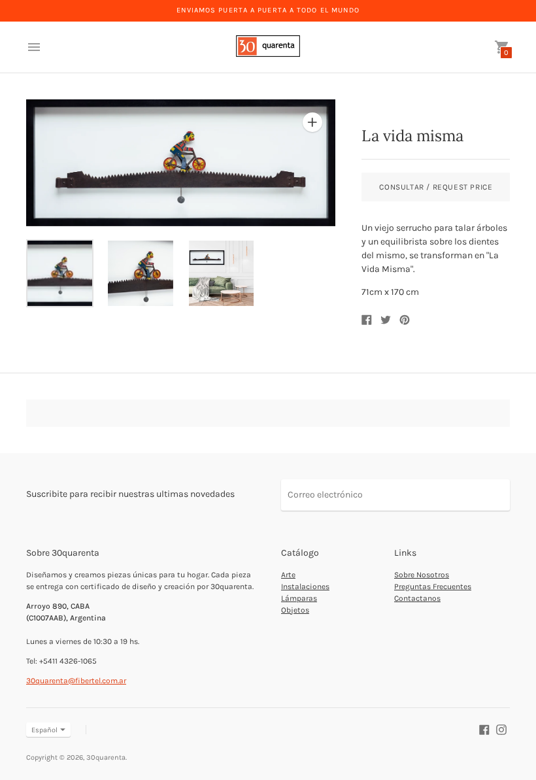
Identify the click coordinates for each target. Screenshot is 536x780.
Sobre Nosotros (421, 574)
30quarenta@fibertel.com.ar (76, 680)
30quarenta (106, 757)
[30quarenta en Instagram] (501, 729)
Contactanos (417, 598)
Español (44, 730)
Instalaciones (305, 586)
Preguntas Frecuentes (432, 586)
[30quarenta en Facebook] (484, 729)
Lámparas (299, 598)
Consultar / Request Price (435, 187)
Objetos (295, 610)
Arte (288, 574)
